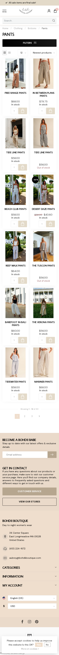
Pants (45, 28)
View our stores (29, 501)
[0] (55, 11)
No (47, 644)
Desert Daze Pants (43, 208)
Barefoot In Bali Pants (15, 324)
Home (5, 28)
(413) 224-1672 (17, 548)
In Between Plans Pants (43, 94)
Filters (27, 42)
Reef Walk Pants (16, 265)
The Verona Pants (43, 322)
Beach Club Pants (16, 208)
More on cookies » (30, 649)
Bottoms (32, 28)
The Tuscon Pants (43, 265)
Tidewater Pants (15, 381)
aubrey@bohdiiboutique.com (25, 557)
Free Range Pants (15, 92)
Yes (39, 644)
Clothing (18, 28)
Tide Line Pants (15, 152)
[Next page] (39, 416)
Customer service (29, 491)
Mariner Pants (43, 381)
